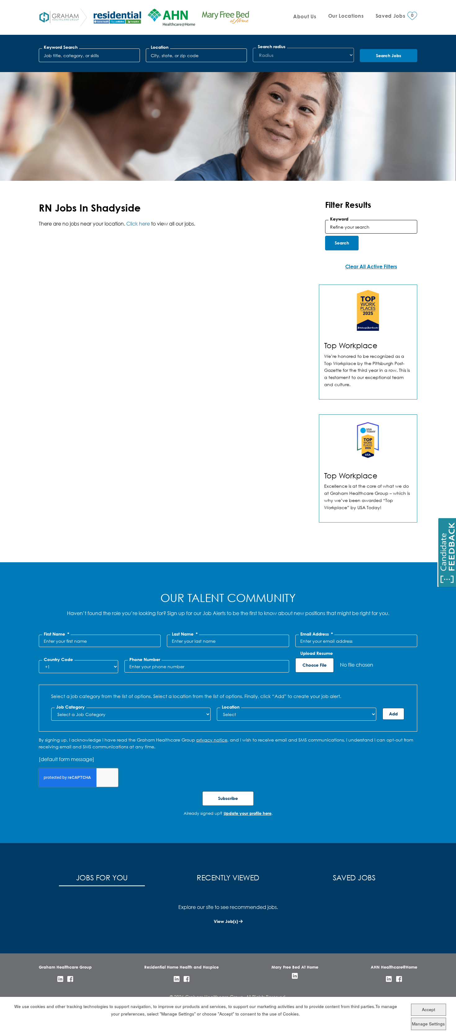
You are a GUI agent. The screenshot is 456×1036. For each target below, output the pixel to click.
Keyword (339, 219)
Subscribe (228, 798)
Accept (428, 1010)
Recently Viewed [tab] (228, 877)
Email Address (316, 634)
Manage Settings (428, 1024)
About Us (304, 16)
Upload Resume (316, 653)
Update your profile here (247, 813)
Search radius (271, 46)
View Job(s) (226, 921)
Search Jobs (388, 55)
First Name (56, 634)
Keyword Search (61, 47)
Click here (138, 223)
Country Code (58, 659)
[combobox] (196, 55)
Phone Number (144, 659)
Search (342, 242)
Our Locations (346, 16)
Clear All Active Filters (371, 266)
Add (393, 713)
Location (159, 47)
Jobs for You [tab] (102, 877)
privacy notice (211, 740)
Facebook (70, 979)
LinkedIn (60, 979)
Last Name (185, 634)
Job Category (70, 707)
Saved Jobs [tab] (354, 877)
